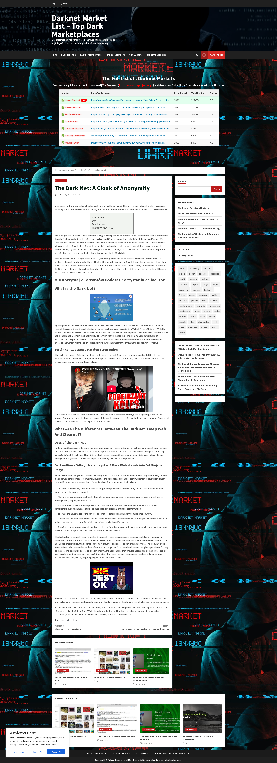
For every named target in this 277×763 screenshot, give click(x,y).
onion (197, 311)
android (207, 268)
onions (207, 311)
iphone (194, 300)
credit (182, 279)
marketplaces (186, 305)
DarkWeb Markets (116, 55)
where (204, 327)
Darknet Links (68, 55)
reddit (193, 316)
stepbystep (203, 321)
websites (192, 327)
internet (183, 300)
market (213, 300)
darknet (205, 279)
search (182, 321)
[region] (37, 742)
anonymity (65, 620)
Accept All (56, 752)
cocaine (202, 273)
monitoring (214, 305)
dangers (193, 279)
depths (195, 284)
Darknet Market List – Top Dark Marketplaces (79, 26)
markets (201, 305)
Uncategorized (60, 181)
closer (192, 273)
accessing (194, 268)
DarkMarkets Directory (140, 759)
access (182, 268)
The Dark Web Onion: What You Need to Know (151, 661)
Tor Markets (136, 55)
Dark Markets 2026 (156, 55)
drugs (205, 284)
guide (192, 295)
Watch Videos (216, 55)
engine (216, 284)
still (215, 321)
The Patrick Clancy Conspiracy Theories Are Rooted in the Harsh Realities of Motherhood (198, 367)
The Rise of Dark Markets (68, 627)
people (182, 316)
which (214, 327)
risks (202, 316)
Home (54, 55)
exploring (183, 289)
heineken (203, 295)
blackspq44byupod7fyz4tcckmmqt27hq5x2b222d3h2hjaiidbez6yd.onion (128, 135)
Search (182, 181)
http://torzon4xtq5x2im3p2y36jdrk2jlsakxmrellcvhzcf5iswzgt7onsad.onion (129, 114)
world (182, 332)
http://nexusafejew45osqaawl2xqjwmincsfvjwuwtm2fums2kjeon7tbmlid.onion (130, 100)
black (182, 273)
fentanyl (208, 289)
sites (192, 321)
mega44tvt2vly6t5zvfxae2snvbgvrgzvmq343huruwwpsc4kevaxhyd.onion (128, 142)
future (182, 295)
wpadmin (60, 195)
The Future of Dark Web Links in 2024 (73, 661)
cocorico (214, 273)
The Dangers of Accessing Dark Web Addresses (144, 627)
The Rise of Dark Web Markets (112, 661)
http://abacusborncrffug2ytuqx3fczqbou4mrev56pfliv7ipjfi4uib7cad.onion (128, 107)
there (181, 327)
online (217, 311)
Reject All (37, 752)
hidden (215, 295)
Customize (19, 752)
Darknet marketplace (91, 55)
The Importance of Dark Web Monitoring (199, 228)
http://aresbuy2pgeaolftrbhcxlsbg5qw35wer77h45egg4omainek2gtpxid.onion (130, 121)
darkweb (183, 284)
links (204, 300)
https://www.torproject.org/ (136, 85)
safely (212, 316)
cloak (75, 620)
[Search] (197, 55)
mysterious (184, 311)
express (196, 289)
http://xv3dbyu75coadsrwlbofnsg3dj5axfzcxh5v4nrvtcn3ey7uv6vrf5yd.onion (130, 128)
